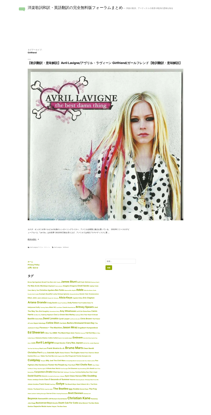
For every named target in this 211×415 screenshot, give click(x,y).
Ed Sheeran (36, 332)
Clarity (58, 282)
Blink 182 (52, 307)
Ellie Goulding (89, 375)
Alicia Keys (65, 297)
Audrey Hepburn (47, 315)
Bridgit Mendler (60, 343)
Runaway (94, 399)
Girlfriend (65, 247)
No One (45, 353)
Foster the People (56, 365)
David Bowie (62, 399)
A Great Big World (71, 360)
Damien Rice (32, 356)
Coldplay (34, 360)
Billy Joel (49, 360)
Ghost (97, 353)
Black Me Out (71, 307)
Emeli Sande (83, 286)
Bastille (31, 318)
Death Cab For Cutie (68, 403)
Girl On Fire (86, 343)
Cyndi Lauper (64, 319)
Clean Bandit (88, 348)
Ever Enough (64, 368)
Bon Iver (60, 372)
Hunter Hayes (51, 406)
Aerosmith (43, 398)
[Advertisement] (105, 31)
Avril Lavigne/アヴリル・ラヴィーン (40, 247)
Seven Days (84, 389)
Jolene (30, 384)
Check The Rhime (62, 303)
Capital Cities (78, 298)
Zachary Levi (87, 393)
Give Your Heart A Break (89, 315)
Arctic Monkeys (41, 286)
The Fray (93, 389)
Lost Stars (59, 307)
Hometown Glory (54, 311)
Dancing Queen (80, 379)
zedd (33, 343)
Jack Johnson (42, 298)
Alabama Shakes (41, 338)
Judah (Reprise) (94, 343)
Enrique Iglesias (63, 294)
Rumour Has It (95, 282)
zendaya (35, 379)
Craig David (52, 303)
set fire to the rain (75, 319)
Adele (79, 289)
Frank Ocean (44, 384)
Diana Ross (87, 311)
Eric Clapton (89, 298)
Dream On (50, 298)
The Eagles (75, 353)
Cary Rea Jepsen (74, 343)
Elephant (51, 286)
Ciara (46, 379)
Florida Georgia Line (83, 356)
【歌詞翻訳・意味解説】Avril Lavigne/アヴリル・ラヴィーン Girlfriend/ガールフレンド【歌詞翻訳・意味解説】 (105, 63)
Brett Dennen (75, 393)
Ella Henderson (41, 365)
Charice (91, 353)
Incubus (36, 384)
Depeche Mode (40, 406)
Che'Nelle (63, 323)
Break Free (46, 282)
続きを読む (32, 239)
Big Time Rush (70, 365)
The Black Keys (64, 333)
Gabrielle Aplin (53, 353)
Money (37, 348)
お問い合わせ (33, 268)
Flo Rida (31, 286)
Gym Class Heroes (73, 376)
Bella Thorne (75, 333)
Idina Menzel (83, 403)
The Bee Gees (62, 406)
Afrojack (43, 360)
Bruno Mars (74, 348)
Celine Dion (52, 322)
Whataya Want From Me (91, 379)
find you (56, 298)
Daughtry (45, 311)
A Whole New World (53, 368)
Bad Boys (52, 384)
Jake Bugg (31, 403)
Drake (49, 371)
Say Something (82, 368)
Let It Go (79, 311)
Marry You (35, 290)
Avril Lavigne (58, 247)
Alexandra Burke (74, 294)
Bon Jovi (53, 282)
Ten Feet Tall (31, 348)
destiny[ (77, 315)
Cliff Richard (52, 399)
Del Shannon (72, 368)
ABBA (54, 333)
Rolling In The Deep (69, 372)
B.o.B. (62, 348)
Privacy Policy (33, 265)
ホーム (30, 262)
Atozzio (44, 376)
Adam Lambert (32, 393)
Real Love (42, 348)
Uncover (82, 333)
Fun (79, 303)
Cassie (65, 307)
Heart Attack (81, 384)
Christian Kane (79, 398)
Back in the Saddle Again (65, 338)
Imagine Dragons (70, 286)
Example (42, 294)
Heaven (72, 379)
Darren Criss (51, 393)
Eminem (78, 337)
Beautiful (49, 294)
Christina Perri (35, 352)
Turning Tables (44, 307)
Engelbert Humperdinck (88, 328)
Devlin (41, 379)
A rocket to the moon (54, 376)
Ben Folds (59, 290)
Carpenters (40, 372)
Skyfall (74, 290)
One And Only (87, 338)
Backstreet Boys (44, 403)
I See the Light (41, 368)
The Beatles (60, 388)
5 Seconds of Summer (59, 379)
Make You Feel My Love (49, 356)
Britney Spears (85, 306)
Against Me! (61, 356)
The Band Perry (38, 389)
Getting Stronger (41, 393)
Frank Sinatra (53, 348)
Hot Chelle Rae (84, 364)
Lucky (55, 294)
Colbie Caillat (53, 338)
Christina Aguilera (47, 290)
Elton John (32, 298)
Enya (37, 328)
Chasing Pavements (62, 393)
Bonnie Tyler (84, 294)
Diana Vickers (65, 353)
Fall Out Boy (91, 333)
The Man (91, 403)
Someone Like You (81, 360)
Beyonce (33, 398)
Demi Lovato (50, 318)
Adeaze (62, 376)
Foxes (30, 379)
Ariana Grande (37, 302)
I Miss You (48, 333)
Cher (55, 372)
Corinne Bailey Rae (82, 372)
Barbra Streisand (75, 323)
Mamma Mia (68, 290)
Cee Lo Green (59, 315)
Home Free (84, 353)
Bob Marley (70, 315)
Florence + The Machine (51, 327)
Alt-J (88, 384)
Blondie (55, 403)
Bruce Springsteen (34, 282)
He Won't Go (37, 315)
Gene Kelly (39, 319)
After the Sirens (88, 290)
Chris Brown (86, 318)
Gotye (60, 383)
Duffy (38, 307)
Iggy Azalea (74, 389)
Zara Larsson (59, 286)
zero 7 (39, 356)
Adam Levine (91, 360)
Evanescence (94, 294)
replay (91, 286)
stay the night (49, 389)
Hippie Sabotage (39, 323)
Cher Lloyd (93, 372)
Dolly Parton (73, 303)
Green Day (89, 323)
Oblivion (88, 282)
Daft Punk (80, 282)
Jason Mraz (69, 327)
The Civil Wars (60, 360)
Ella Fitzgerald (70, 356)
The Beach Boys (70, 384)
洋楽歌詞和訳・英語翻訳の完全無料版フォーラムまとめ (75, 7)
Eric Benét (90, 368)
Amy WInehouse (68, 311)
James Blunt (69, 281)
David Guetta (34, 375)
